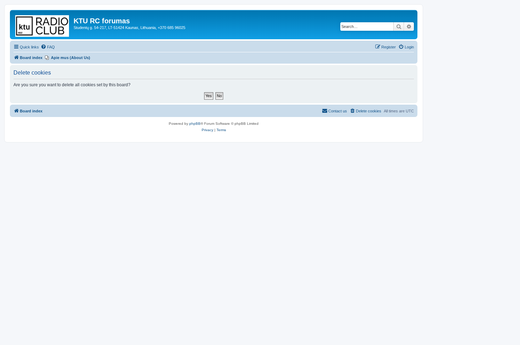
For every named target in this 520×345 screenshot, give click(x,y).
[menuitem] (48, 47)
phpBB (195, 123)
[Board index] (43, 24)
